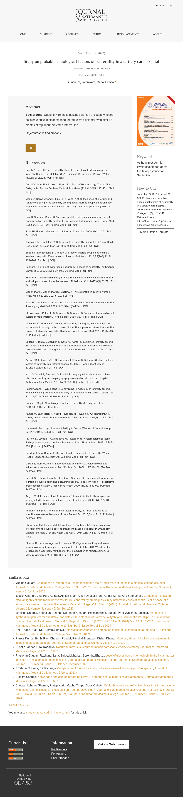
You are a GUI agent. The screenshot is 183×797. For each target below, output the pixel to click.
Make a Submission (112, 744)
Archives (72, 34)
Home (22, 34)
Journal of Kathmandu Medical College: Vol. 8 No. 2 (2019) (89, 642)
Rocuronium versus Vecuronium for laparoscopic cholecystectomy (98, 647)
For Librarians (60, 757)
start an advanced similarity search (48, 712)
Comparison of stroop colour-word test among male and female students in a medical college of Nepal (101, 582)
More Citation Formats (154, 232)
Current (46, 34)
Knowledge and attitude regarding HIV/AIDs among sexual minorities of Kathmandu (91, 676)
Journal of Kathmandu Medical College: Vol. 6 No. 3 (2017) (53, 634)
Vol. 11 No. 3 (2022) (91, 53)
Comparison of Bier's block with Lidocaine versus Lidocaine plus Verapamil (105, 668)
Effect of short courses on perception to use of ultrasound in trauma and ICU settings (118, 629)
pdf (31, 147)
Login (170, 5)
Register (160, 5)
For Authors (58, 753)
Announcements (128, 34)
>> (26, 705)
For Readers (59, 749)
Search (97, 34)
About (157, 34)
